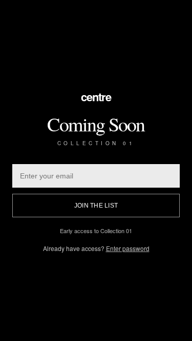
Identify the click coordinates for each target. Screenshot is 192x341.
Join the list (96, 205)
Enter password (128, 248)
